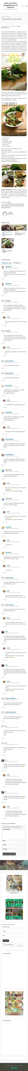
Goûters (3, 233)
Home (3, 16)
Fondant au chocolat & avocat (7, 235)
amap (5, 203)
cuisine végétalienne (19, 205)
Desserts (16, 231)
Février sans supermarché (7, 231)
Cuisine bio (9, 203)
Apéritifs (8, 16)
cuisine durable (20, 203)
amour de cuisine (9, 360)
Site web (5, 849)
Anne (6, 631)
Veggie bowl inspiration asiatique (7, 251)
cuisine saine (12, 205)
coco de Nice (8, 527)
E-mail (5, 844)
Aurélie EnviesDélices (10, 698)
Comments (7, 262)
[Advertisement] (14, 972)
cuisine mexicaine (5, 205)
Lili (6, 760)
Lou (6, 725)
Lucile (19, 26)
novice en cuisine (9, 577)
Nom (4, 840)
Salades (3, 249)
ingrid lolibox (8, 266)
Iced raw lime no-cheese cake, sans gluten (20, 234)
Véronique (7, 300)
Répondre (3, 278)
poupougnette (8, 385)
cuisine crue (14, 203)
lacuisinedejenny (9, 439)
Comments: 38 (5, 27)
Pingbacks (17, 262)
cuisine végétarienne (5, 207)
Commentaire (6, 829)
